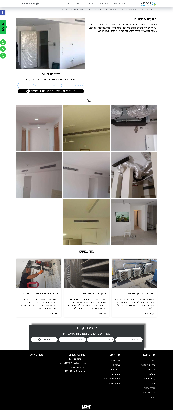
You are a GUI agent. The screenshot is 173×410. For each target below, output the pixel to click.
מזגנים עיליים (146, 10)
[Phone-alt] (3, 56)
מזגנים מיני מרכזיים (128, 10)
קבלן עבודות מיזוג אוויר (93, 293)
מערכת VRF (116, 365)
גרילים (64, 10)
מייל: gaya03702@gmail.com (73, 363)
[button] (2, 12)
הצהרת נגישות (150, 388)
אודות (91, 3)
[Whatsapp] (3, 49)
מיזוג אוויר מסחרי (148, 365)
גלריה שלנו (79, 3)
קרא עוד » (149, 313)
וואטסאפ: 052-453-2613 (75, 371)
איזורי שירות (150, 392)
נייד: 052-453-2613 (77, 359)
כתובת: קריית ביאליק (76, 367)
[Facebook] (3, 42)
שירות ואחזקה (103, 3)
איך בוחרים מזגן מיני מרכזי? (139, 293)
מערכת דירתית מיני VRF (80, 10)
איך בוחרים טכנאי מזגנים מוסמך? (40, 293)
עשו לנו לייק (36, 355)
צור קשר (66, 3)
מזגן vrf (98, 10)
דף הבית (132, 3)
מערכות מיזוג (119, 3)
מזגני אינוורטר (110, 10)
